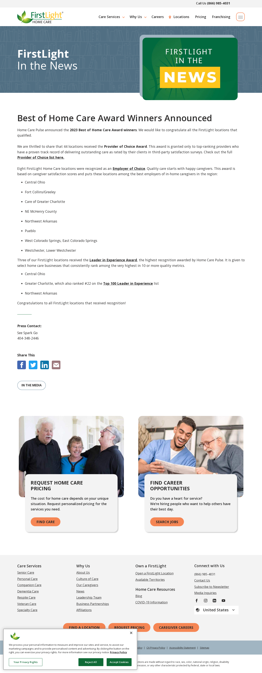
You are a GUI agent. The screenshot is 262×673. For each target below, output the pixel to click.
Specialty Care (27, 610)
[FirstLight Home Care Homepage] (40, 16)
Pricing (200, 16)
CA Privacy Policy (156, 647)
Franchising (221, 16)
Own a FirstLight (150, 565)
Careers (158, 16)
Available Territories (150, 580)
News (80, 591)
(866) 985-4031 (218, 3)
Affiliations (84, 610)
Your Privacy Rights (26, 662)
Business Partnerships (92, 604)
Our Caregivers (87, 585)
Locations (181, 16)
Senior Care (25, 572)
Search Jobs (167, 521)
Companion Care (29, 585)
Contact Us (202, 580)
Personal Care (27, 579)
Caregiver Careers (176, 627)
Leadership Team (88, 597)
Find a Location (84, 627)
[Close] (131, 633)
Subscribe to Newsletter (211, 587)
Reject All (91, 662)
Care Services (109, 16)
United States (216, 609)
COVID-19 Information (151, 602)
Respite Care (26, 597)
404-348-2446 (28, 338)
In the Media (31, 385)
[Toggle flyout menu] (240, 16)
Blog (138, 596)
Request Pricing (129, 627)
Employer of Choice (129, 168)
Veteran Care (26, 604)
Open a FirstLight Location (154, 573)
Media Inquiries (205, 593)
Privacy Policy (118, 652)
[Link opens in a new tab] (21, 365)
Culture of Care (87, 579)
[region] (70, 649)
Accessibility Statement (182, 647)
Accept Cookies (119, 662)
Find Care (45, 521)
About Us (83, 572)
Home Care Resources (155, 589)
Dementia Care (28, 591)
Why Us (136, 16)
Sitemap (204, 647)
